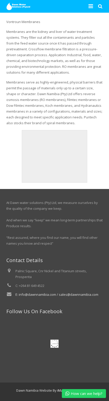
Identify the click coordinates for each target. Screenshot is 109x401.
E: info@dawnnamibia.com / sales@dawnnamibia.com (56, 294)
